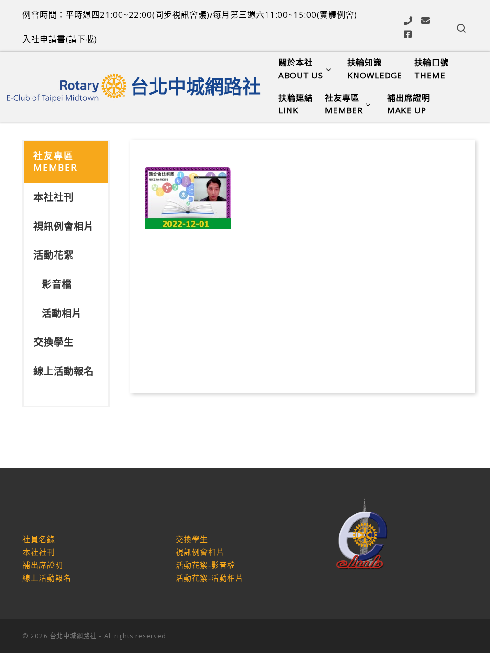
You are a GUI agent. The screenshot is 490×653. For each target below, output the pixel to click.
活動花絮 (53, 254)
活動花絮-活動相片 (210, 578)
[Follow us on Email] (425, 20)
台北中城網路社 (73, 635)
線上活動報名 (63, 371)
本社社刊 (53, 197)
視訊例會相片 (63, 226)
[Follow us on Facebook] (408, 34)
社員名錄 (38, 539)
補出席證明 (42, 565)
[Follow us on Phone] (408, 20)
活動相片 (62, 313)
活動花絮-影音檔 (205, 565)
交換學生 (53, 341)
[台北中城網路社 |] (67, 84)
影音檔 (57, 284)
